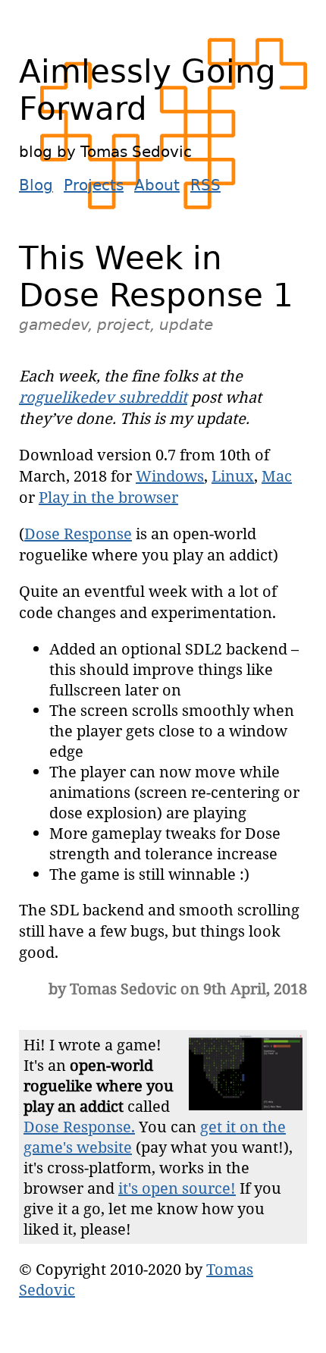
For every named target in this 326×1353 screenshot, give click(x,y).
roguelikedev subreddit (103, 397)
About (157, 185)
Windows (170, 476)
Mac (277, 476)
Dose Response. (79, 1126)
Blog (36, 185)
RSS (205, 185)
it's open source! (177, 1188)
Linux (233, 476)
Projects (94, 185)
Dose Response (78, 533)
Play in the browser (108, 497)
